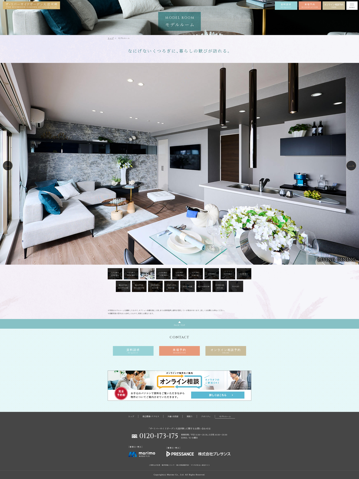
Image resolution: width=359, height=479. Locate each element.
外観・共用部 (173, 416)
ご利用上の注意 (154, 465)
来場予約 (310, 5)
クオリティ (206, 416)
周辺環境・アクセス (150, 416)
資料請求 (286, 5)
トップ (111, 38)
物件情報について (168, 465)
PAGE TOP (179, 325)
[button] (8, 166)
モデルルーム (225, 416)
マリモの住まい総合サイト (200, 465)
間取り (190, 416)
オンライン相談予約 (333, 5)
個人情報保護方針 (182, 465)
